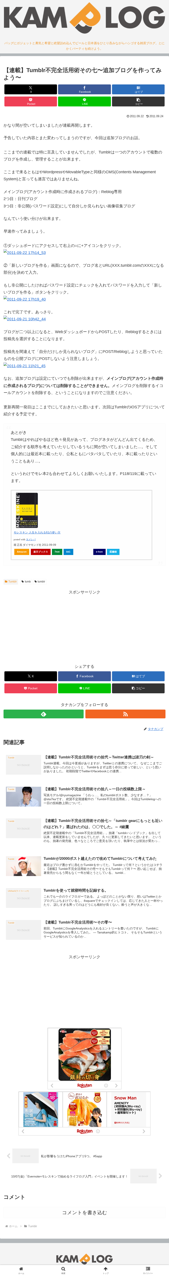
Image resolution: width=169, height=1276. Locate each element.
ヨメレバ (31, 539)
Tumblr (12, 581)
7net (57, 551)
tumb (28, 581)
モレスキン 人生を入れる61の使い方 (37, 532)
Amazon (22, 551)
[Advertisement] (84, 626)
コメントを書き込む (84, 1212)
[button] (138, 101)
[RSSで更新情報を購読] (125, 714)
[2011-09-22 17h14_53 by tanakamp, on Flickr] (25, 252)
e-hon (99, 551)
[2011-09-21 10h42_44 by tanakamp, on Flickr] (25, 319)
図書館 (113, 551)
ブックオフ (83, 551)
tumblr (41, 581)
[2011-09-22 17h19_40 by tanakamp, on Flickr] (25, 299)
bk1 (68, 551)
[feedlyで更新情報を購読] (44, 714)
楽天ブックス (40, 551)
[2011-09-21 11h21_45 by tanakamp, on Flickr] (25, 366)
